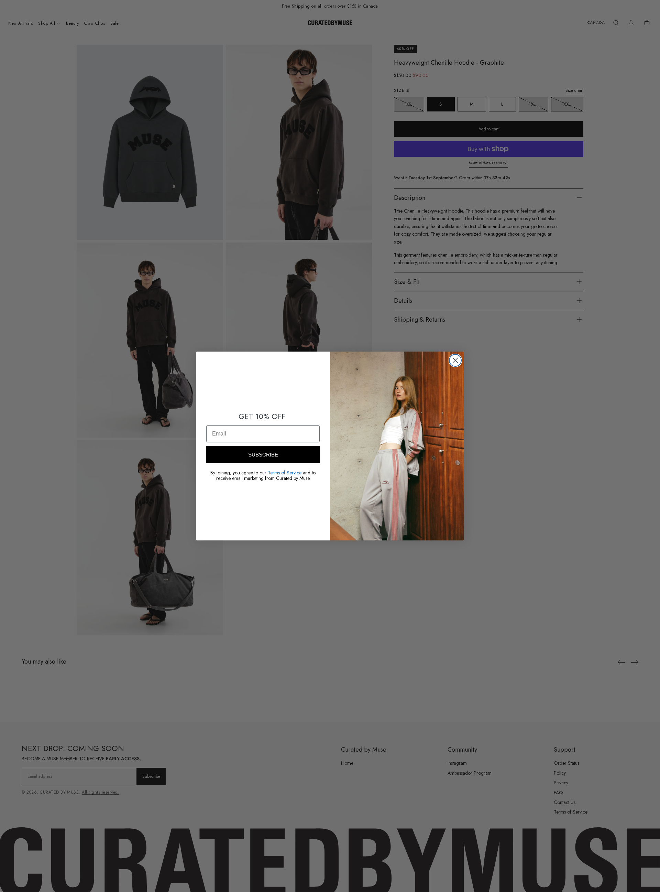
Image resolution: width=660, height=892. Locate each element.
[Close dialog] (455, 360)
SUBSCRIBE (263, 455)
